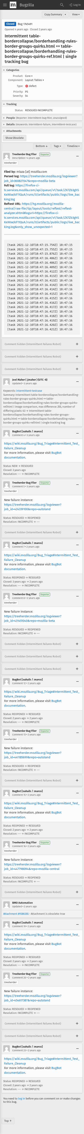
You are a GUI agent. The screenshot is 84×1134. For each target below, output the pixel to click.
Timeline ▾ (73, 146)
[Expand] (77, 344)
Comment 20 (19, 977)
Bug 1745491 (25, 24)
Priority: (18, 91)
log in (21, 1098)
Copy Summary (53, 14)
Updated (17, 383)
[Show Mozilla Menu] (13, 5)
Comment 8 (18, 598)
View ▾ (76, 14)
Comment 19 (19, 926)
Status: (19, 110)
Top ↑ (8, 1120)
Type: (20, 85)
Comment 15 (19, 794)
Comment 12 (19, 683)
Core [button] (29, 75)
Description (18, 158)
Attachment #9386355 (16, 913)
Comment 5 (18, 486)
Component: (15, 80)
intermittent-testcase (29, 390)
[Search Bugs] (62, 5)
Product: (18, 75)
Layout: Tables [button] (34, 80)
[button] (74, 5)
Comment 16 (19, 846)
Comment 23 (19, 1050)
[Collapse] (77, 156)
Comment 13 (19, 734)
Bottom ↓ (42, 146)
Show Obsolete (15, 137)
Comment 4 (18, 435)
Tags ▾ (57, 146)
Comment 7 (18, 546)
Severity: (18, 95)
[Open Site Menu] (5, 5)
